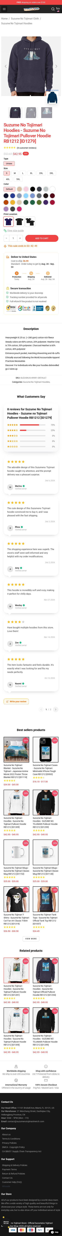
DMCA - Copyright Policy (13, 1147)
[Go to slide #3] (46, 112)
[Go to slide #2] (31, 112)
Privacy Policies (9, 1143)
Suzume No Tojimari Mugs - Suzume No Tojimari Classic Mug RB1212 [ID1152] (16, 871)
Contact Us (7, 1178)
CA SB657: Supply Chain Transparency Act (21, 1151)
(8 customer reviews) (26, 148)
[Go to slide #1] (15, 112)
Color (6, 184)
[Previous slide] (6, 66)
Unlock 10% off (6, 1222)
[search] (53, 9)
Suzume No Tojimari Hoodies (16, 23)
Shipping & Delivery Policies (14, 1165)
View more (31, 939)
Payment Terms (9, 1169)
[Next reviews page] (55, 709)
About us (6, 1134)
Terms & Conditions (11, 1139)
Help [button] (56, 1232)
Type (6, 158)
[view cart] (58, 9)
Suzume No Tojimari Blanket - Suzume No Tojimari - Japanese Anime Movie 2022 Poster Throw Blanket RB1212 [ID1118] (16, 771)
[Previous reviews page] (41, 709)
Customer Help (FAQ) (12, 1182)
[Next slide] (56, 66)
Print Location (10, 214)
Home (4, 18)
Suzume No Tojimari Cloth (25, 18)
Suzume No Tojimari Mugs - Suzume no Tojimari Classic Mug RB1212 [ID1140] (45, 871)
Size (6, 168)
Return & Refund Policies (13, 1173)
